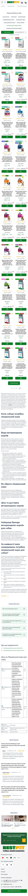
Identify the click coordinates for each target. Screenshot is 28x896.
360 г (7, 131)
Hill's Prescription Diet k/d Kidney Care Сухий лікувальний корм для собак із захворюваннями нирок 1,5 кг (20, 194)
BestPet (10, 405)
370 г (21, 96)
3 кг (9, 165)
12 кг (11, 234)
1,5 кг (5, 62)
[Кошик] (22, 2)
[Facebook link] (3, 865)
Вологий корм (21, 17)
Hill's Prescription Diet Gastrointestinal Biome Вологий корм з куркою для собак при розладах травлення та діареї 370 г (20, 90)
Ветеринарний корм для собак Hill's (13, 648)
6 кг (22, 165)
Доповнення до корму (8, 19)
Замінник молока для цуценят (14, 28)
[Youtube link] (11, 865)
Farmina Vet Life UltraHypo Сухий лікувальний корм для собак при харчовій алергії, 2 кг (13, 745)
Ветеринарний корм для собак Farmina (13, 650)
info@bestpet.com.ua (7, 884)
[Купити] (7, 68)
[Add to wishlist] (12, 38)
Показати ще (14, 383)
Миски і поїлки (20, 22)
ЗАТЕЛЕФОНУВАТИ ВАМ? (14, 891)
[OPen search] (5, 2)
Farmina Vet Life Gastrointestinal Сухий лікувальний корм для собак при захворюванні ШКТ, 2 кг (7, 331)
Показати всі (6, 17)
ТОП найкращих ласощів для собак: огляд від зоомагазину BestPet (7, 826)
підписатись (24, 840)
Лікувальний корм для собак (14, 25)
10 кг (9, 62)
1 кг (21, 131)
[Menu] (2, 2)
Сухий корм (14, 17)
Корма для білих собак (9, 22)
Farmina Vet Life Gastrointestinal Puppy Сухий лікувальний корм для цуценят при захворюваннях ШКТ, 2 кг (21, 366)
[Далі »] (20, 388)
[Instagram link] (7, 865)
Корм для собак (11, 6)
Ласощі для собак (20, 19)
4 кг (9, 200)
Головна (2, 6)
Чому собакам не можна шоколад (19, 826)
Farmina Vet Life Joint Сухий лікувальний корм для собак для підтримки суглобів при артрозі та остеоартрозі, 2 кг (7, 366)
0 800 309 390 (18, 886)
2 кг (21, 303)
